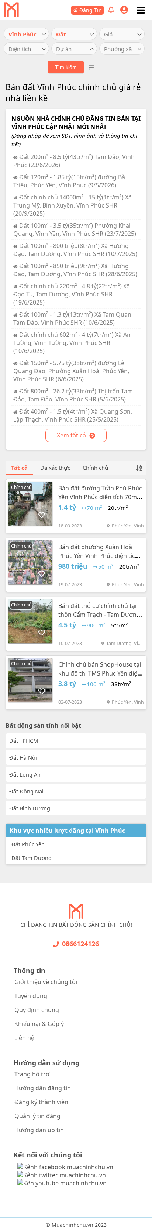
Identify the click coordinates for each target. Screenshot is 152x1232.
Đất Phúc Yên (28, 844)
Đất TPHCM (23, 740)
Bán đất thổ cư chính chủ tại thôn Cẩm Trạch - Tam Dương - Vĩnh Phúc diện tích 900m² (101, 614)
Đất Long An (25, 774)
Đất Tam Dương (31, 857)
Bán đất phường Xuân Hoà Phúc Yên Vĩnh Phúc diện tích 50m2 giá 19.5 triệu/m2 (98, 556)
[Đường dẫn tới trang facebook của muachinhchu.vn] (65, 1167)
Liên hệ (24, 1038)
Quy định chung (36, 1010)
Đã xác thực (55, 467)
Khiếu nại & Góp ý (39, 1024)
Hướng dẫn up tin (39, 1130)
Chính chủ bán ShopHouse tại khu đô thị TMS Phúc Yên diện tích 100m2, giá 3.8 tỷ (99, 673)
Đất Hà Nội (23, 757)
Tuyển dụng (30, 996)
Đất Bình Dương (29, 808)
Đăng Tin (90, 10)
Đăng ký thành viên (41, 1102)
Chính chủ (95, 467)
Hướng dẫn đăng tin (42, 1088)
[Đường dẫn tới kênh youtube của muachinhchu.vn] (62, 1183)
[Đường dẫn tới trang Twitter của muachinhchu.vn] (61, 1175)
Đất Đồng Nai (26, 791)
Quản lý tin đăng (37, 1116)
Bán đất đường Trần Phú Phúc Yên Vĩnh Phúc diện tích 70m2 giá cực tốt (100, 497)
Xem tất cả (72, 435)
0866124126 (80, 943)
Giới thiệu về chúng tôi (45, 982)
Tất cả (19, 467)
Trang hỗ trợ (31, 1074)
